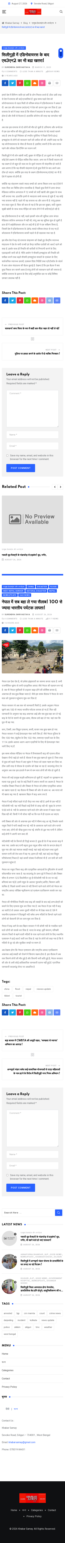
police (7, 1327)
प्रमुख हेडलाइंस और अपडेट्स (12, 549)
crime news (55, 1313)
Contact (6, 1378)
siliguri (58, 1257)
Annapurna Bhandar (32, 1254)
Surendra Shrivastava (17, 67)
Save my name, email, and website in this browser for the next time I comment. (31, 457)
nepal (28, 989)
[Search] (61, 11)
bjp (46, 1254)
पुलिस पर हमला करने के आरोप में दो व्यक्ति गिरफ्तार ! (37, 353)
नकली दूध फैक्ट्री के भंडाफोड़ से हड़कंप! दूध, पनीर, (24, 555)
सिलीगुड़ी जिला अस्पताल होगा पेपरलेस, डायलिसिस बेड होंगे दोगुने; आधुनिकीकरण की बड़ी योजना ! (42, 1290)
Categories (7, 1370)
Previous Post (16, 324)
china (6, 989)
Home (5, 1353)
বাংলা (4, 1362)
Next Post (51, 350)
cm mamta (29, 1313)
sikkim (17, 1327)
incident (21, 1320)
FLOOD (17, 989)
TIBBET (7, 996)
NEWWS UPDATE (44, 989)
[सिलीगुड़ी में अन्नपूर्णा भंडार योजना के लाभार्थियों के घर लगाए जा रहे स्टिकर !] (9, 1261)
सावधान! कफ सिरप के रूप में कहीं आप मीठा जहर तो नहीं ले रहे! (32, 328)
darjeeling (8, 1320)
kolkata (33, 1320)
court (42, 1313)
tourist (19, 996)
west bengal (10, 1334)
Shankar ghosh (43, 1257)
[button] (54, 487)
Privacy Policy (9, 1386)
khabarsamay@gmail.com (22, 1442)
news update (48, 1320)
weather (48, 1327)
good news (56, 1254)
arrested (8, 1313)
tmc (38, 1327)
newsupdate (27, 1257)
